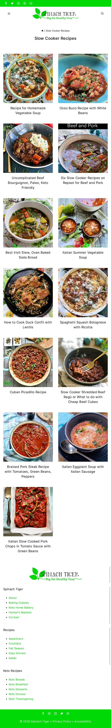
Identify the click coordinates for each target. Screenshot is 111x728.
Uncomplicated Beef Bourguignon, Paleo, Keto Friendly (28, 183)
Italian (13, 658)
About (13, 597)
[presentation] (28, 78)
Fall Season (16, 648)
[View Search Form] (102, 13)
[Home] (42, 30)
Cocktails (15, 643)
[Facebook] (6, 3)
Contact (14, 617)
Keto (12, 679)
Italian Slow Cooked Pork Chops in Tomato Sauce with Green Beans (28, 546)
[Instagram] (18, 3)
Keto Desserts (18, 689)
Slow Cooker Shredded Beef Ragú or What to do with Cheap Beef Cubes (83, 397)
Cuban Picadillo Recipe (28, 392)
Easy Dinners (17, 653)
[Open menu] (9, 13)
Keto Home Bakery (21, 607)
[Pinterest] (24, 3)
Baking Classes (19, 602)
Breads (20, 679)
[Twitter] (12, 3)
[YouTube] (31, 3)
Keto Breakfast (18, 684)
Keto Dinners (17, 694)
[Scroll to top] (104, 717)
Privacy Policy (62, 721)
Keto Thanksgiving (21, 699)
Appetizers (16, 638)
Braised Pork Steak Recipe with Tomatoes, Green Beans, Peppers (28, 471)
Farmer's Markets (20, 612)
